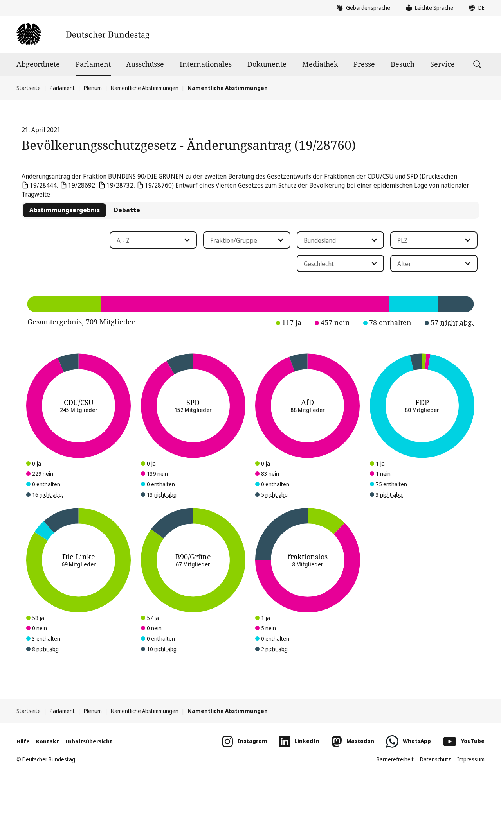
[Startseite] (82, 34)
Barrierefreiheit (395, 759)
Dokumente (267, 64)
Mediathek (320, 64)
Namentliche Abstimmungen (144, 87)
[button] (475, 8)
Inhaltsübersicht (88, 741)
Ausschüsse (145, 64)
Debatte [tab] (127, 210)
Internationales (206, 64)
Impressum (471, 759)
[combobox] (153, 240)
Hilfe (23, 741)
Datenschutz (435, 759)
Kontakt (47, 741)
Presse (364, 64)
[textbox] (148, 240)
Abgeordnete (38, 64)
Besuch (402, 64)
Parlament (93, 64)
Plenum (93, 87)
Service (442, 64)
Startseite (28, 87)
